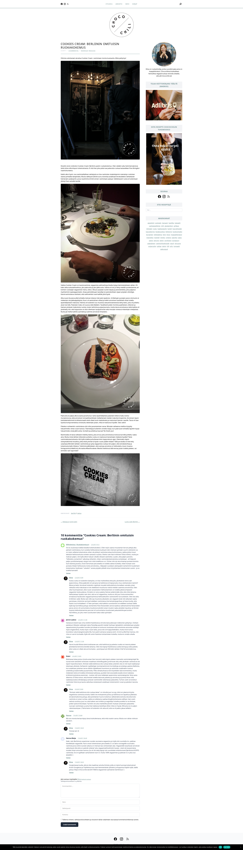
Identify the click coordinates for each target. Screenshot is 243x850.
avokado (158, 223)
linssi (168, 235)
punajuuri (175, 241)
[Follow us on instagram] (164, 196)
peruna (156, 241)
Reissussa (92, 51)
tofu (171, 246)
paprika (174, 238)
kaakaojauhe (162, 229)
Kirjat (134, 4)
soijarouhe (152, 246)
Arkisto (119, 4)
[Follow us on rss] (168, 196)
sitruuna (178, 243)
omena (168, 238)
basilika (171, 223)
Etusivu (109, 4)
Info (127, 4)
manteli (157, 238)
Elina (71, 578)
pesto (162, 241)
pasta (151, 241)
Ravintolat (84, 51)
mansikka (149, 238)
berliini (73, 513)
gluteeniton (169, 226)
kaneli (170, 229)
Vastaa (68, 573)
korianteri (149, 235)
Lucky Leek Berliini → (132, 522)
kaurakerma (150, 232)
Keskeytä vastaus (86, 779)
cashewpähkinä (154, 226)
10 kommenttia (73, 51)
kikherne (169, 232)
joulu (155, 229)
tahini (164, 246)
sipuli (172, 243)
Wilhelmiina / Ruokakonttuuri (77, 545)
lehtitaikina (158, 235)
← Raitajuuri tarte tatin (69, 522)
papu (180, 238)
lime (164, 235)
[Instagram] (65, 4)
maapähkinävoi (176, 235)
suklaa (159, 246)
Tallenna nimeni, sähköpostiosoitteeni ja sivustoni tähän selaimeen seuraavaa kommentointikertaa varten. (100, 820)
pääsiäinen (151, 243)
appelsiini (151, 223)
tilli (168, 246)
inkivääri (149, 229)
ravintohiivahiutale (162, 243)
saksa (79, 513)
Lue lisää (226, 847)
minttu (162, 238)
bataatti (177, 223)
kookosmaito (177, 232)
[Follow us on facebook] (159, 196)
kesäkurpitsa (160, 232)
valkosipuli (164, 249)
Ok (220, 847)
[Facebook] (62, 4)
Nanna (68, 715)
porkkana (167, 241)
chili (162, 226)
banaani (165, 223)
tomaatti (177, 246)
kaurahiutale (177, 229)
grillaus (176, 226)
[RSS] (68, 4)
